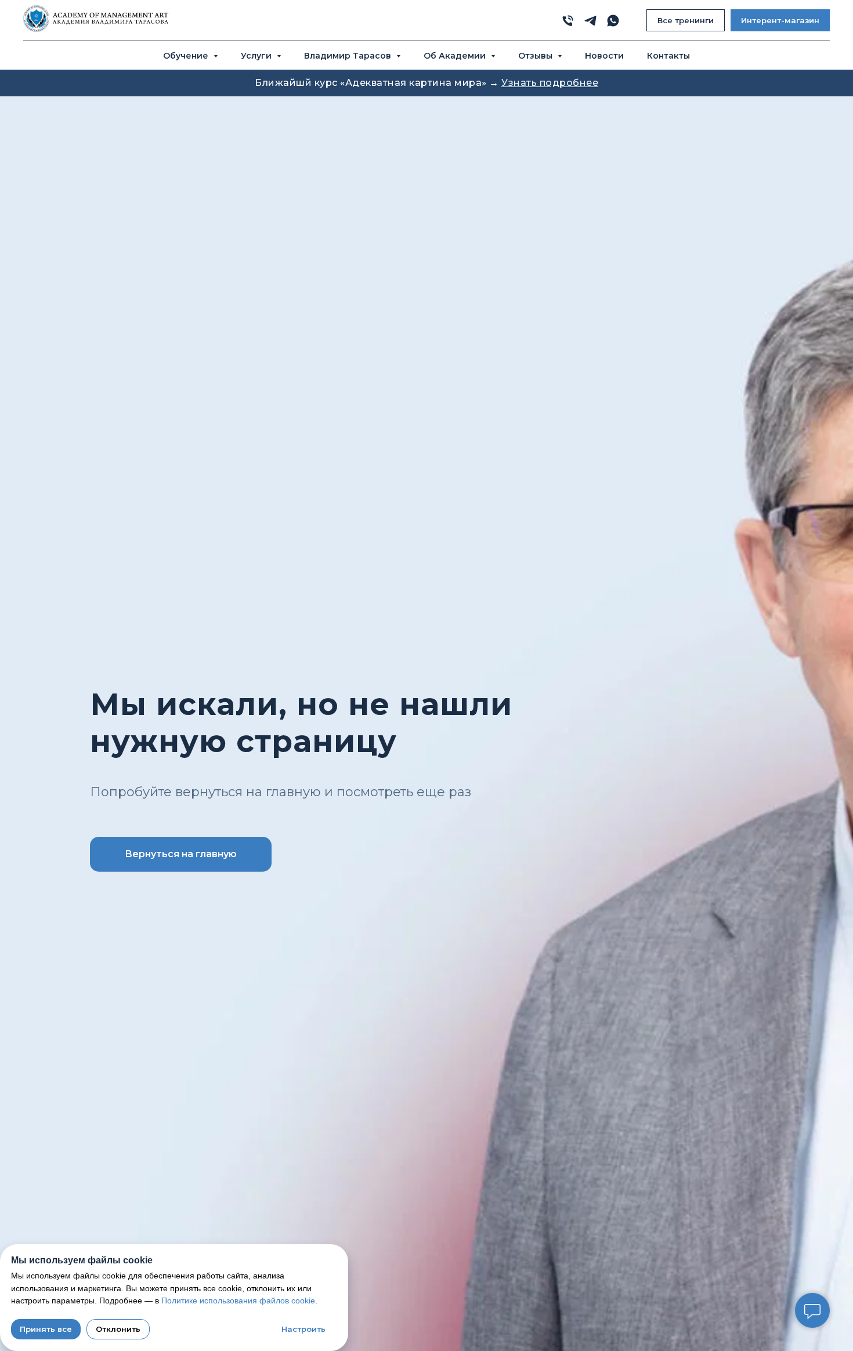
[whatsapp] (613, 20)
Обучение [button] (187, 55)
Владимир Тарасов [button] (348, 55)
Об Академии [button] (456, 55)
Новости (604, 55)
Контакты (668, 55)
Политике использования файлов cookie (238, 1300)
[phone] (568, 20)
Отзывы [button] (536, 55)
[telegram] (590, 20)
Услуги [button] (257, 55)
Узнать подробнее (549, 82)
